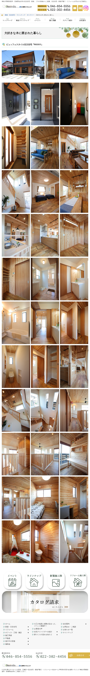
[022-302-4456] (54, 9)
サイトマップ (68, 632)
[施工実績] (52, 19)
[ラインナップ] (22, 19)
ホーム (7, 624)
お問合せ (74, 8)
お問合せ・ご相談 (69, 627)
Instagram (86, 8)
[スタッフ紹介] (67, 19)
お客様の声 (38, 629)
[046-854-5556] (54, 6)
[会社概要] (82, 19)
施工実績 (8, 635)
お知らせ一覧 (68, 630)
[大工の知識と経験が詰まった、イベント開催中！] (37, 19)
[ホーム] (2, 15)
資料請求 (80, 8)
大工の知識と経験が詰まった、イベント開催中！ (45, 625)
